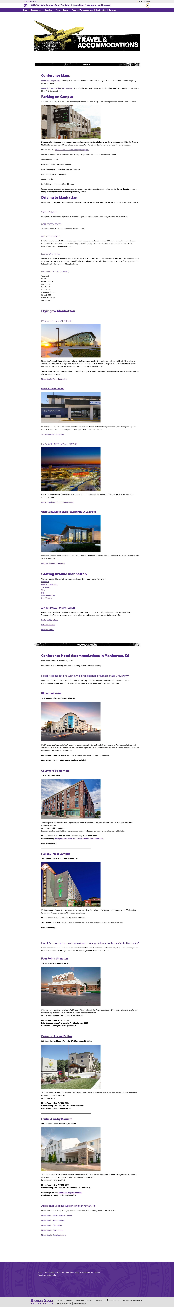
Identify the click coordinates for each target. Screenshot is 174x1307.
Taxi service (45, 587)
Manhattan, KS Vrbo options (51, 1225)
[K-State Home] (25, 5)
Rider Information (48, 625)
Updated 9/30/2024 (80, 1303)
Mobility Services (47, 630)
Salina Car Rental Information (52, 434)
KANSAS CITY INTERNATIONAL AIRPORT (59, 444)
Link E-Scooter (46, 598)
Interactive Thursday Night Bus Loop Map (56, 88)
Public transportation (49, 584)
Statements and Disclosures (84, 1300)
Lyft (42, 593)
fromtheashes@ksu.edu (47, 1275)
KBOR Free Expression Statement (132, 1300)
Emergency (69, 1300)
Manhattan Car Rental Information (54, 379)
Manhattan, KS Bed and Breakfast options (56, 1215)
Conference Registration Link (70, 1192)
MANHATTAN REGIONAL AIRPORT (56, 320)
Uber (43, 590)
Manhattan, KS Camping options (53, 1235)
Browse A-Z (147, 1)
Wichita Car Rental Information (53, 563)
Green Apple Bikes (48, 595)
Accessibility (99, 1300)
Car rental (45, 582)
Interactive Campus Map (50, 80)
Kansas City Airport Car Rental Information (57, 502)
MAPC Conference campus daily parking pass (72, 150)
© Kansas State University (63, 1303)
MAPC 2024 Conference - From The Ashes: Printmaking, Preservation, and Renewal (71, 5)
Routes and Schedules (49, 620)
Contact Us (59, 1300)
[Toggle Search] (148, 5)
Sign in (140, 1)
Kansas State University (30, 1)
